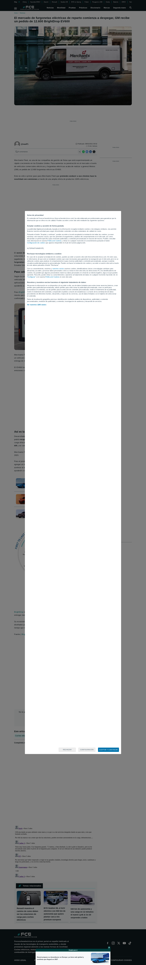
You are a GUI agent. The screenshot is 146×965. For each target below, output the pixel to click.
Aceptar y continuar (108, 750)
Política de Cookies (54, 241)
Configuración (87, 749)
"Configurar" (31, 277)
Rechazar (67, 749)
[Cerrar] (109, 947)
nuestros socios (58, 268)
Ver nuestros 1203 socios (36, 305)
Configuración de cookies (36, 243)
